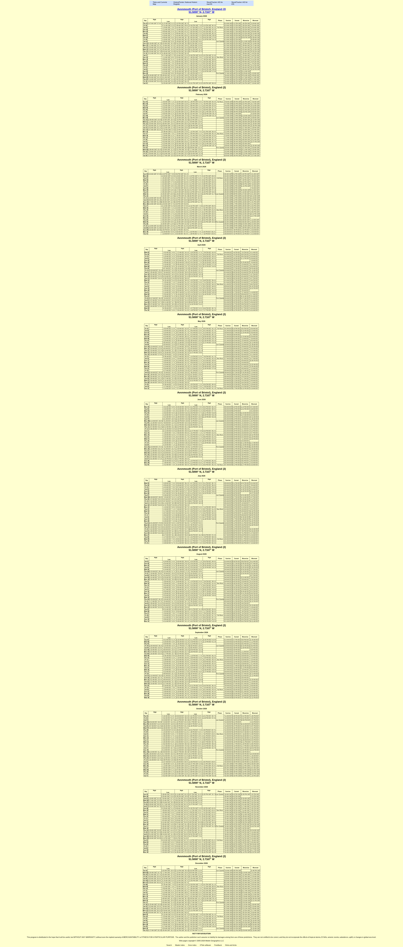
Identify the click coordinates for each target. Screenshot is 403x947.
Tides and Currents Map (160, 3)
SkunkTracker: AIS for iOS (239, 3)
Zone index (192, 945)
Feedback (218, 945)
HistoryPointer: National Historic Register (185, 3)
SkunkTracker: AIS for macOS (215, 3)
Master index (180, 945)
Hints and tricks (231, 945)
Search (169, 945)
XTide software (205, 945)
